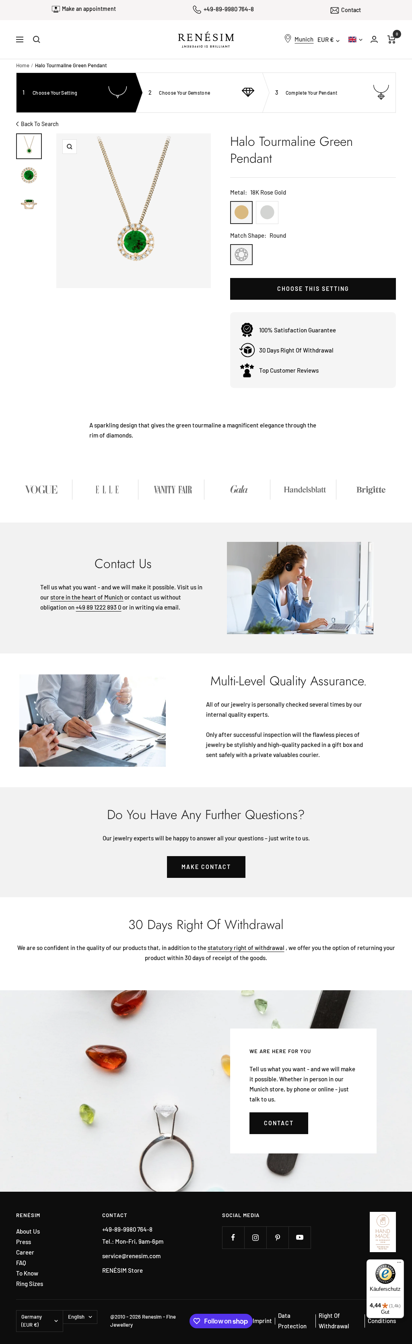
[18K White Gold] (267, 212)
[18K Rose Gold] (241, 212)
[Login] (374, 39)
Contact (351, 9)
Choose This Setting (313, 288)
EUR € (325, 39)
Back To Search (40, 123)
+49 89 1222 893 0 (98, 607)
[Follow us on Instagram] (255, 1237)
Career (25, 1252)
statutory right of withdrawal (246, 947)
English (355, 39)
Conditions (382, 1320)
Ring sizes (29, 1284)
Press (23, 1242)
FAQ (21, 1263)
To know (27, 1273)
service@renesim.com (131, 1255)
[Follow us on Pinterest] (277, 1237)
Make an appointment (89, 8)
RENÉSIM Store (122, 1270)
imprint (262, 1320)
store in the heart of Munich (86, 597)
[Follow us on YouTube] (299, 1237)
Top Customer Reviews (289, 370)
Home (22, 65)
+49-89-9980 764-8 (229, 8)
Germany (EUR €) (31, 1320)
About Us (28, 1231)
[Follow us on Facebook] (233, 1237)
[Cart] (391, 39)
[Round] (241, 254)
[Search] (36, 39)
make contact (206, 866)
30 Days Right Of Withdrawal (296, 350)
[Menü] (399, 1264)
